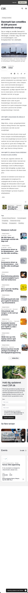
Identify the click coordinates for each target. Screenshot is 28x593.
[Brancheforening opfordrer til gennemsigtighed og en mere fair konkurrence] (14, 276)
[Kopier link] (24, 73)
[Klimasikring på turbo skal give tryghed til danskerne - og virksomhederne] (14, 299)
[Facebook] (11, 74)
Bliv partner (22, 2)
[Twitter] (18, 74)
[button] (25, 202)
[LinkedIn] (14, 74)
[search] (22, 8)
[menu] (26, 8)
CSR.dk (10, 67)
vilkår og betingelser (17, 412)
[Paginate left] (2, 435)
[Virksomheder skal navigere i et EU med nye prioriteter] (14, 311)
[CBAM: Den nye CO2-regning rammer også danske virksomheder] (14, 337)
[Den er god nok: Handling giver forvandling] (14, 288)
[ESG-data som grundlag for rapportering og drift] (11, 207)
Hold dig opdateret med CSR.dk (15, 590)
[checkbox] (3, 412)
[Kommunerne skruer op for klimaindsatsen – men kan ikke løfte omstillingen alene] (14, 249)
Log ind (14, 2)
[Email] (21, 74)
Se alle (22, 450)
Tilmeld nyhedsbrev (9, 417)
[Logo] (3, 8)
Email (3, 404)
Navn (3, 399)
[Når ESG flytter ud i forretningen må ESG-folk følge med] (14, 237)
